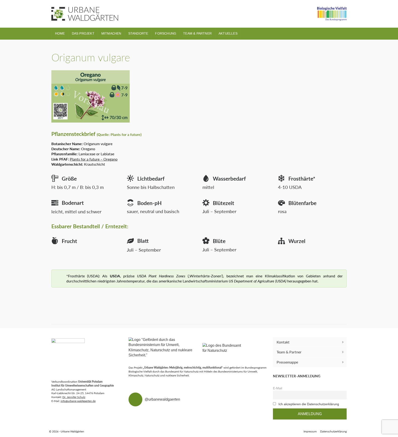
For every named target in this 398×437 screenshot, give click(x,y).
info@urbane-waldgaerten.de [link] (78, 401)
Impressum (310, 431)
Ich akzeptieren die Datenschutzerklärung (308, 404)
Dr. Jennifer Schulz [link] (73, 397)
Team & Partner (289, 352)
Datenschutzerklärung (333, 431)
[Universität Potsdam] (68, 355)
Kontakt (283, 342)
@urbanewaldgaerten (162, 399)
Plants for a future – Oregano (93, 159)
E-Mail (277, 388)
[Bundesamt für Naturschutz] (223, 348)
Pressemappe (287, 362)
